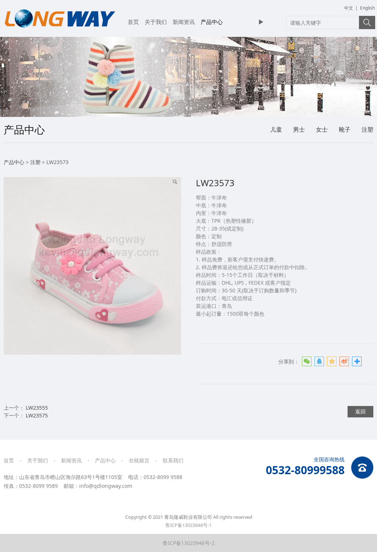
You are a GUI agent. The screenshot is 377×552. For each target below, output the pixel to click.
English (367, 8)
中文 (348, 8)
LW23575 (37, 415)
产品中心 (212, 21)
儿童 (276, 129)
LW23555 (37, 407)
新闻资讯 (184, 21)
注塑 (367, 129)
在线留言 (139, 460)
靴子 (344, 129)
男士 (299, 129)
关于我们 (156, 21)
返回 (360, 411)
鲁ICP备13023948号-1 (188, 525)
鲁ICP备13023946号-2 (189, 542)
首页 (133, 21)
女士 (322, 129)
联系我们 (173, 460)
